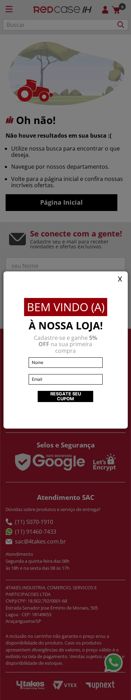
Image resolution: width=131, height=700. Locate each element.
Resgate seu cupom (65, 396)
